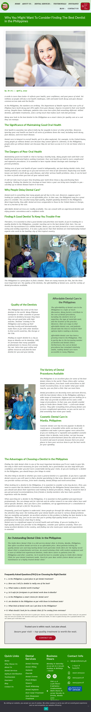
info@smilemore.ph (78, 661)
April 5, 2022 (21, 91)
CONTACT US (45, 638)
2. (28, 583)
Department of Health (53, 106)
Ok (46, 709)
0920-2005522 (78, 673)
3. (23, 588)
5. (27, 597)
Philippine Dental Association (68, 487)
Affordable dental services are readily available (24, 209)
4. (31, 592)
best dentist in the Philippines (35, 117)
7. (31, 606)
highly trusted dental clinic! (33, 560)
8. (36, 610)
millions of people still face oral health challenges (25, 99)
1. (29, 579)
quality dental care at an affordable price (31, 197)
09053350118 (78, 678)
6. (34, 601)
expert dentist (22, 338)
